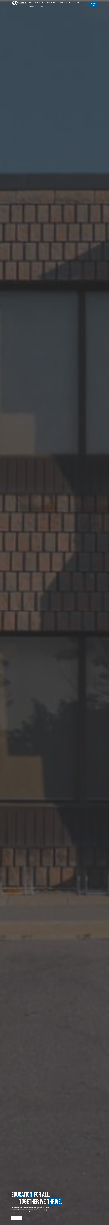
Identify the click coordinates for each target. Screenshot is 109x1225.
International (32, 6)
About (30, 2)
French (41, 6)
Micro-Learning (63, 2)
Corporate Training (51, 2)
